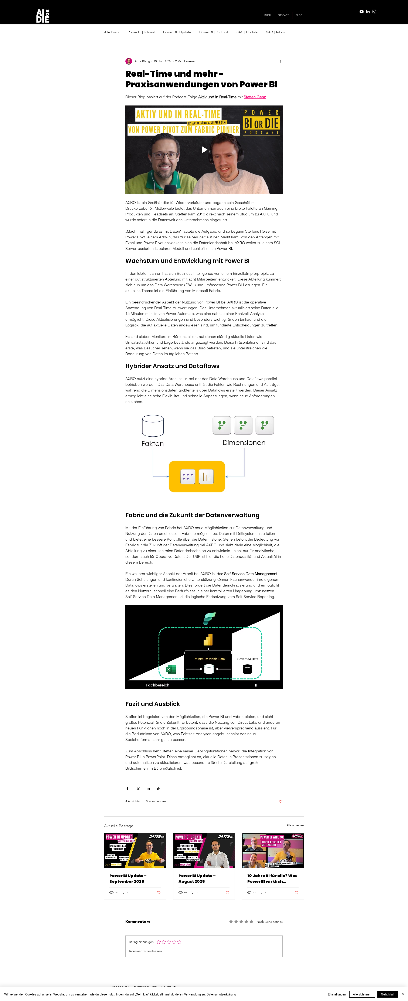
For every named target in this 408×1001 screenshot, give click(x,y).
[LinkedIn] (368, 11)
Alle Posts (111, 32)
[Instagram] (374, 11)
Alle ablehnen (362, 994)
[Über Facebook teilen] (127, 788)
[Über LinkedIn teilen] (148, 788)
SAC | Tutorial (276, 32)
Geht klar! (387, 994)
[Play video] (204, 149)
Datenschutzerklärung (221, 994)
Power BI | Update (177, 32)
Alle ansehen (295, 825)
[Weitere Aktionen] (280, 61)
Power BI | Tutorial (141, 32)
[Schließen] (402, 994)
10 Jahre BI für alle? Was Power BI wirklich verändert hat (272, 878)
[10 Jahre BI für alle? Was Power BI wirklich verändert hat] (273, 850)
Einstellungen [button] (337, 994)
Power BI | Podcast (213, 32)
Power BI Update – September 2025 (128, 878)
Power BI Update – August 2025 (197, 878)
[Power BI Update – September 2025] (135, 850)
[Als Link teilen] (159, 788)
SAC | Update (247, 32)
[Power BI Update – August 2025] (204, 850)
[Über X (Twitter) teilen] (138, 788)
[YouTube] (361, 11)
